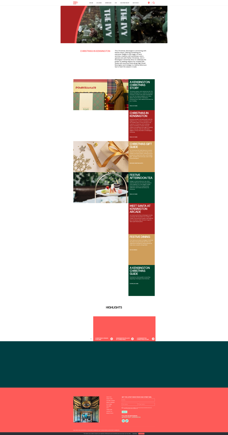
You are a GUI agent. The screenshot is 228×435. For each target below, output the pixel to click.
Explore (91, 2)
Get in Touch (136, 2)
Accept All (141, 433)
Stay (116, 2)
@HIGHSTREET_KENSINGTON (131, 417)
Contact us (109, 411)
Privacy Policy (109, 413)
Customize (135, 433)
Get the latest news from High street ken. (137, 397)
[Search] (154, 3)
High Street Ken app (124, 2)
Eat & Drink (99, 2)
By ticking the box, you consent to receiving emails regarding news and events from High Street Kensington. (138, 408)
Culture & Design (110, 400)
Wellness (108, 406)
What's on (108, 397)
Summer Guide (108, 2)
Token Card (109, 409)
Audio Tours (109, 398)
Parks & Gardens (110, 402)
